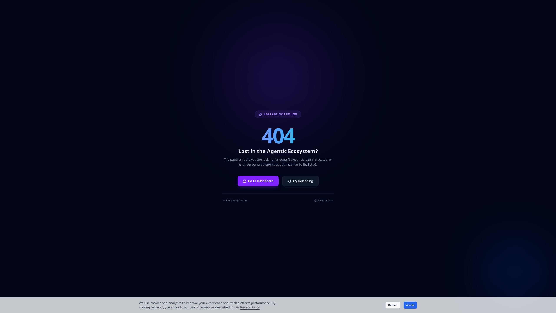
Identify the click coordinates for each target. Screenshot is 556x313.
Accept (410, 305)
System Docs (326, 200)
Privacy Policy (250, 307)
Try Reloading (303, 181)
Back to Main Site (236, 200)
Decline (392, 305)
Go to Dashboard (260, 181)
